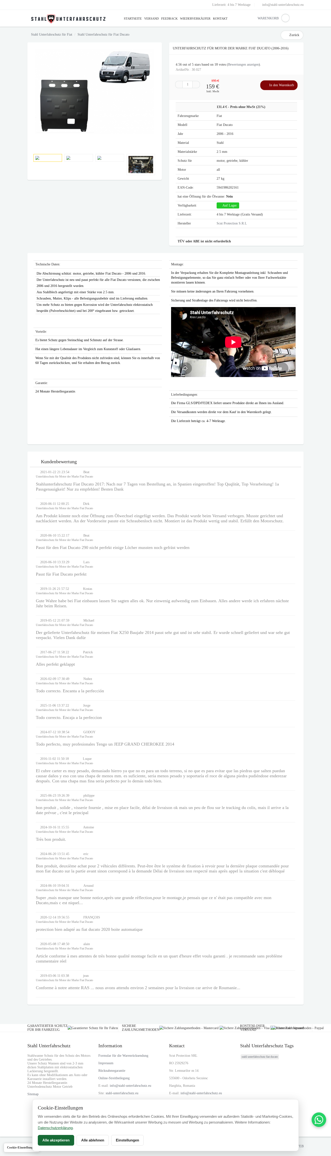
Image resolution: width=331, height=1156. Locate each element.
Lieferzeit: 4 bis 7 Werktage (231, 5)
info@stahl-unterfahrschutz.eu (283, 5)
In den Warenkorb (281, 85)
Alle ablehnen (92, 1140)
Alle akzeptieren (56, 1140)
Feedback (169, 18)
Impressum (105, 1063)
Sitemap (33, 1094)
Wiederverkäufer (195, 18)
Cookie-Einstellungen (21, 1147)
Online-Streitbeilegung (114, 1078)
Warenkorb (261, 18)
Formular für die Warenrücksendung (123, 1055)
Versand (151, 18)
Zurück (294, 35)
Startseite (133, 18)
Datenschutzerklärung (55, 1128)
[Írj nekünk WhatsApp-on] (319, 1119)
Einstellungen (127, 1140)
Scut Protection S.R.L (232, 223)
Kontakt (220, 18)
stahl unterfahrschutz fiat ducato (260, 1056)
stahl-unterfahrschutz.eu (122, 1093)
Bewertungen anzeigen (243, 64)
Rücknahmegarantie (111, 1070)
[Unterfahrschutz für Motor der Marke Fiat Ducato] (94, 91)
